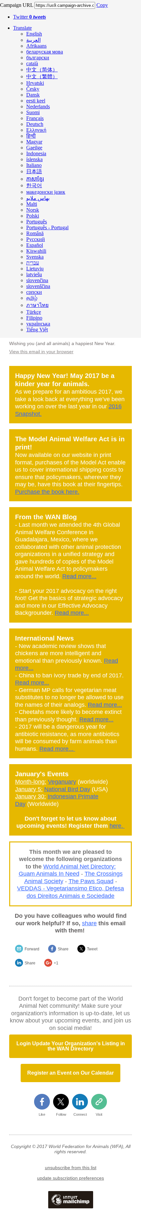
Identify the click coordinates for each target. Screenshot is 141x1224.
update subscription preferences (70, 1178)
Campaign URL (16, 5)
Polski (32, 216)
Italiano (34, 165)
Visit (99, 1114)
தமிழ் (31, 298)
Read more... (79, 576)
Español (34, 245)
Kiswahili (36, 251)
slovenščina (38, 286)
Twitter (29, 17)
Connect (80, 1114)
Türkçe (33, 312)
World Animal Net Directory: (79, 866)
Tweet (92, 949)
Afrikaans (36, 46)
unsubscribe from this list (70, 1167)
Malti (31, 204)
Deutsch (34, 124)
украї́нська (38, 323)
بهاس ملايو (38, 198)
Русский (35, 239)
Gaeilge (34, 147)
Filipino (34, 318)
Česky (32, 89)
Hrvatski (35, 83)
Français (35, 118)
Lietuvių (35, 268)
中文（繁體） (42, 76)
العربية (33, 40)
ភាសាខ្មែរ (35, 179)
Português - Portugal (47, 227)
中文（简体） (42, 69)
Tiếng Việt (37, 329)
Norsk (32, 210)
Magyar (34, 141)
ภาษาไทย (37, 305)
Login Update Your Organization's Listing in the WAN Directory (70, 1046)
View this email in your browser (41, 351)
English (34, 34)
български (37, 57)
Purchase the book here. (47, 492)
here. (117, 826)
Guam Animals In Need (49, 873)
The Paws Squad (91, 881)
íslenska (34, 159)
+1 (56, 963)
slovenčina (37, 280)
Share (63, 949)
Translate (22, 28)
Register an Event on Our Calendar (70, 1073)
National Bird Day (67, 789)
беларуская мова (44, 51)
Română (35, 233)
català (32, 63)
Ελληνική (36, 130)
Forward (32, 949)
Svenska (35, 257)
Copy (102, 5)
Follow (61, 1114)
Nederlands (38, 106)
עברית (32, 262)
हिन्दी (31, 136)
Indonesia (36, 153)
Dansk (33, 95)
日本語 (34, 171)
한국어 (34, 185)
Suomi (33, 112)
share (89, 923)
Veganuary (62, 781)
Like (42, 1114)
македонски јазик (45, 192)
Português (36, 221)
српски (34, 292)
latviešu (34, 274)
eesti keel (35, 100)
